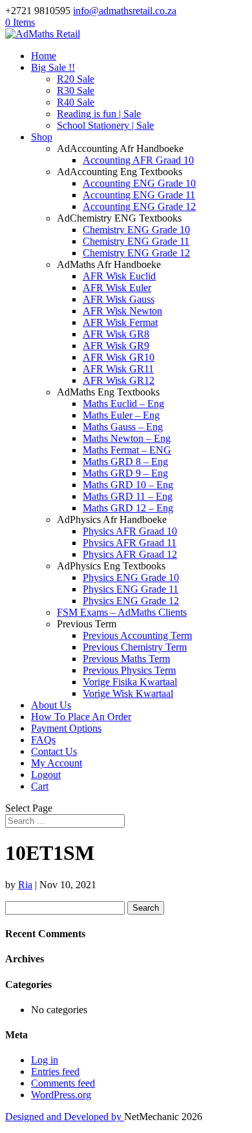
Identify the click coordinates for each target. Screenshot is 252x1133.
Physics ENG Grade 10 (131, 577)
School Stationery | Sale (105, 125)
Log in (44, 1059)
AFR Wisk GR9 (116, 345)
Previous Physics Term (129, 670)
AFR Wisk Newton (122, 310)
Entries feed (55, 1071)
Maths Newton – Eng (127, 438)
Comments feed (63, 1083)
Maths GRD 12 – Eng (128, 507)
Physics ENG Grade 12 (131, 600)
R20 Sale (75, 78)
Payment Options (66, 728)
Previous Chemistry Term (135, 647)
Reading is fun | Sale (99, 113)
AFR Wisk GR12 (118, 380)
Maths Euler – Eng (121, 415)
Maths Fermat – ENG (127, 449)
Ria (25, 884)
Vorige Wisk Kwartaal (128, 693)
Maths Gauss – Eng (123, 426)
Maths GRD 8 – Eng (125, 461)
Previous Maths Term (126, 658)
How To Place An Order (81, 716)
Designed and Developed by (64, 1116)
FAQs (43, 739)
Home (43, 55)
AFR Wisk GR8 (116, 333)
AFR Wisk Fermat (120, 322)
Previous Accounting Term (137, 635)
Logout (46, 774)
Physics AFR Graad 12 (130, 554)
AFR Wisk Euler (117, 287)
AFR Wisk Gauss (118, 299)
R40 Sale (75, 102)
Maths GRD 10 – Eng (128, 484)
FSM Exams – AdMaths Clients (122, 612)
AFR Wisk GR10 (118, 357)
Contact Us (54, 751)
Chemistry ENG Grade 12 (136, 252)
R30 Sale (75, 90)
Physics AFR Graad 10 (130, 531)
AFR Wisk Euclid (119, 276)
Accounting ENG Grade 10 (139, 183)
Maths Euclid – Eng (123, 403)
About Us (51, 705)
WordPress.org (61, 1094)
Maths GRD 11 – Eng (128, 496)
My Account (56, 762)
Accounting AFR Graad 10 (138, 160)
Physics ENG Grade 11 (130, 589)
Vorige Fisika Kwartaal (130, 681)
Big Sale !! (53, 67)
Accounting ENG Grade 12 (139, 206)
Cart (39, 786)
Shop (41, 136)
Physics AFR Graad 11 (129, 542)
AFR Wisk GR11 (118, 368)
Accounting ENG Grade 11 (139, 194)
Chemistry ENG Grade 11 (136, 241)
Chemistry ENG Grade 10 (136, 229)
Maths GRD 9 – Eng (125, 473)
